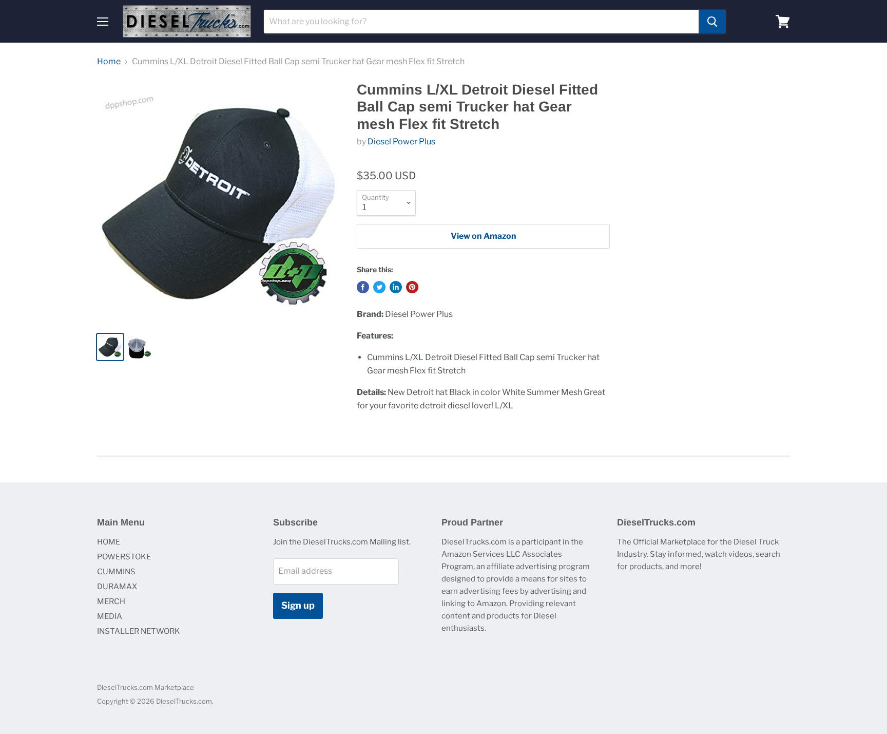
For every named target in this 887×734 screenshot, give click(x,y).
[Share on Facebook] (363, 287)
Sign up (298, 605)
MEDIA (109, 616)
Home (109, 61)
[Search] (712, 21)
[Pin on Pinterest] (412, 287)
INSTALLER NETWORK (138, 631)
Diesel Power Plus (401, 141)
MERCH (111, 601)
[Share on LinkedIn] (396, 287)
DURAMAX (117, 586)
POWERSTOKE (124, 556)
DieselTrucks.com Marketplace (145, 687)
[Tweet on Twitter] (379, 287)
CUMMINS (116, 571)
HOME (108, 542)
